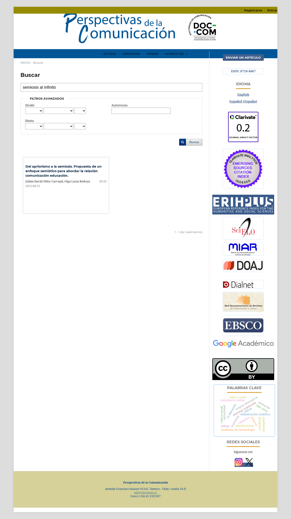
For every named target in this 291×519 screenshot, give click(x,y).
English (243, 94)
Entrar (272, 10)
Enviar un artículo (243, 57)
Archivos (131, 53)
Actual (109, 53)
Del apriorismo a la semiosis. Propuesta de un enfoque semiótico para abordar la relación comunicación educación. (63, 171)
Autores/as (119, 105)
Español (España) (243, 101)
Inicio (25, 62)
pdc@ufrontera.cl (145, 492)
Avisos (152, 53)
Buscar (194, 142)
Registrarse (253, 10)
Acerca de (175, 53)
